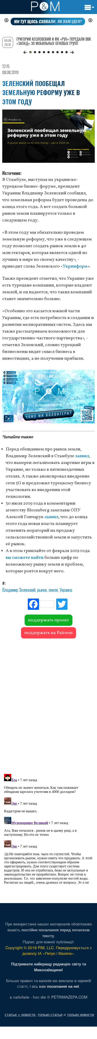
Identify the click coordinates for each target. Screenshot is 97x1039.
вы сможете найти (25, 557)
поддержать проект (48, 620)
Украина (66, 589)
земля (53, 589)
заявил (82, 456)
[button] (25, 52)
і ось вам (54, 986)
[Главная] (45, 6)
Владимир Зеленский (18, 589)
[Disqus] (48, 704)
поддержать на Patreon (48, 633)
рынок (42, 589)
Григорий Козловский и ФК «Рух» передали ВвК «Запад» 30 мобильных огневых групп (53, 41)
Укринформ (75, 266)
